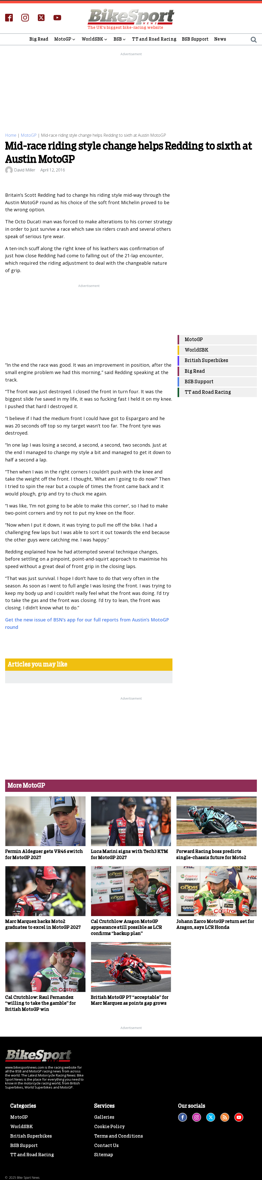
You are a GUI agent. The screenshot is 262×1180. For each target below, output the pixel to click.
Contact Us (106, 1145)
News (220, 39)
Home (10, 135)
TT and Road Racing (154, 39)
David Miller (24, 170)
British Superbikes (206, 360)
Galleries (104, 1117)
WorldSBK (92, 39)
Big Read (39, 39)
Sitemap (103, 1155)
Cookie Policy (109, 1127)
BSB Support (195, 39)
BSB (118, 39)
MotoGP (62, 39)
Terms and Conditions (118, 1136)
